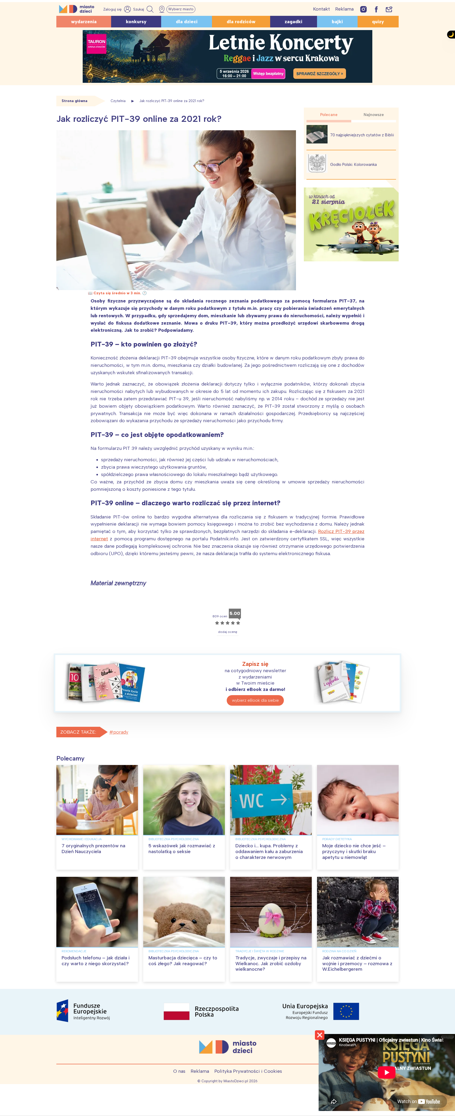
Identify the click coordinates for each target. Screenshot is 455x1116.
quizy (378, 22)
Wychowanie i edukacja (82, 839)
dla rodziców (241, 22)
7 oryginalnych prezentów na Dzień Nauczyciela (93, 848)
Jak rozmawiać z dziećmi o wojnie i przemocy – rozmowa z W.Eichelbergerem (357, 963)
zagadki (293, 22)
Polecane (329, 114)
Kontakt (321, 9)
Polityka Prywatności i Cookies (248, 1071)
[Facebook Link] (376, 9)
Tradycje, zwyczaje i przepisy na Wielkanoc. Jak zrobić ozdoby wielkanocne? (270, 963)
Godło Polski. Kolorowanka (353, 164)
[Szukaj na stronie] (144, 9)
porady (120, 732)
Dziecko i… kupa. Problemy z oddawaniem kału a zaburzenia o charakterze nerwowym (269, 851)
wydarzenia (84, 22)
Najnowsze (374, 114)
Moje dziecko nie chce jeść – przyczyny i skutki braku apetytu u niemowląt (354, 851)
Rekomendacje (74, 951)
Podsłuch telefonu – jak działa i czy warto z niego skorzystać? (96, 960)
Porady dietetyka (337, 839)
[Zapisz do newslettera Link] (389, 9)
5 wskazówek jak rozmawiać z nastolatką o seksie (182, 848)
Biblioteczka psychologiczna (174, 839)
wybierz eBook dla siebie (255, 700)
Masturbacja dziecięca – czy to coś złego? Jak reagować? (183, 960)
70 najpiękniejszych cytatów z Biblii (362, 135)
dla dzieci (186, 22)
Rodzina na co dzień (339, 951)
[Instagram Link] (363, 9)
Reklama (344, 9)
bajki (337, 22)
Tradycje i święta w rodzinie (259, 951)
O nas (179, 1071)
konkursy (136, 22)
